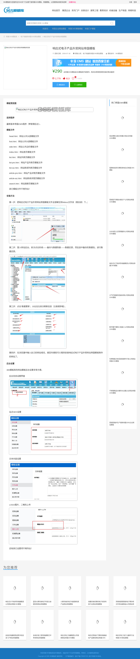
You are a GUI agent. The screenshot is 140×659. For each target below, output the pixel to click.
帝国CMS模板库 (11, 36)
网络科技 (132, 10)
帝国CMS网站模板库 (15, 10)
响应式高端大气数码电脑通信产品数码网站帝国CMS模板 (97, 637)
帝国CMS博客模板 (75, 29)
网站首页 (56, 10)
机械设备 (113, 10)
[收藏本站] (72, 2)
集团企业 (66, 10)
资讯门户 (76, 10)
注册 (130, 2)
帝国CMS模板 (70, 72)
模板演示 (61, 85)
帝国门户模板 (90, 29)
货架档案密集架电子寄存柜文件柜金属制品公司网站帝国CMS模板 (125, 604)
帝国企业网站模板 (59, 29)
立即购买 (78, 85)
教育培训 (104, 10)
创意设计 (85, 10)
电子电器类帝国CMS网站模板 (31, 36)
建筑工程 (94, 10)
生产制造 (123, 10)
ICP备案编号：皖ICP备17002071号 (77, 656)
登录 (135, 2)
